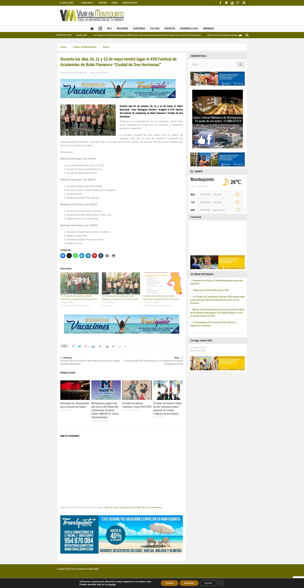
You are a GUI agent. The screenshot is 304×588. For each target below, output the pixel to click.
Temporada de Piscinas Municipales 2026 (211, 290)
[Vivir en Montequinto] (92, 15)
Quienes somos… (87, 3)
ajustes (112, 584)
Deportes (169, 28)
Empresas (208, 28)
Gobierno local (189, 28)
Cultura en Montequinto (84, 47)
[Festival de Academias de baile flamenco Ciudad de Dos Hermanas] (162, 283)
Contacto (114, 3)
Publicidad (103, 3)
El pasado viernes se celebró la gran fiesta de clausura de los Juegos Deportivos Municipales (90, 360)
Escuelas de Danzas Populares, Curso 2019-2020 (136, 405)
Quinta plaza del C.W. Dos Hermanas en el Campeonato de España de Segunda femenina (153, 360)
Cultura (154, 28)
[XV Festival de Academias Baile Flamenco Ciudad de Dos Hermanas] (79, 283)
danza (106, 47)
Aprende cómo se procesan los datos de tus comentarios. (133, 507)
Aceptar (170, 583)
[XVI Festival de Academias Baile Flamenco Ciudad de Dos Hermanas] (121, 283)
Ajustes (208, 583)
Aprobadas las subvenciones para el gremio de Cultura (74, 405)
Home (63, 47)
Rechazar (189, 583)
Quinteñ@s (139, 28)
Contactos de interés (129, 3)
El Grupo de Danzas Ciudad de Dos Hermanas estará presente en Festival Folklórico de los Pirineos (167, 408)
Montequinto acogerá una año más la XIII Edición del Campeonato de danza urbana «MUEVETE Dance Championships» (105, 410)
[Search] (241, 64)
